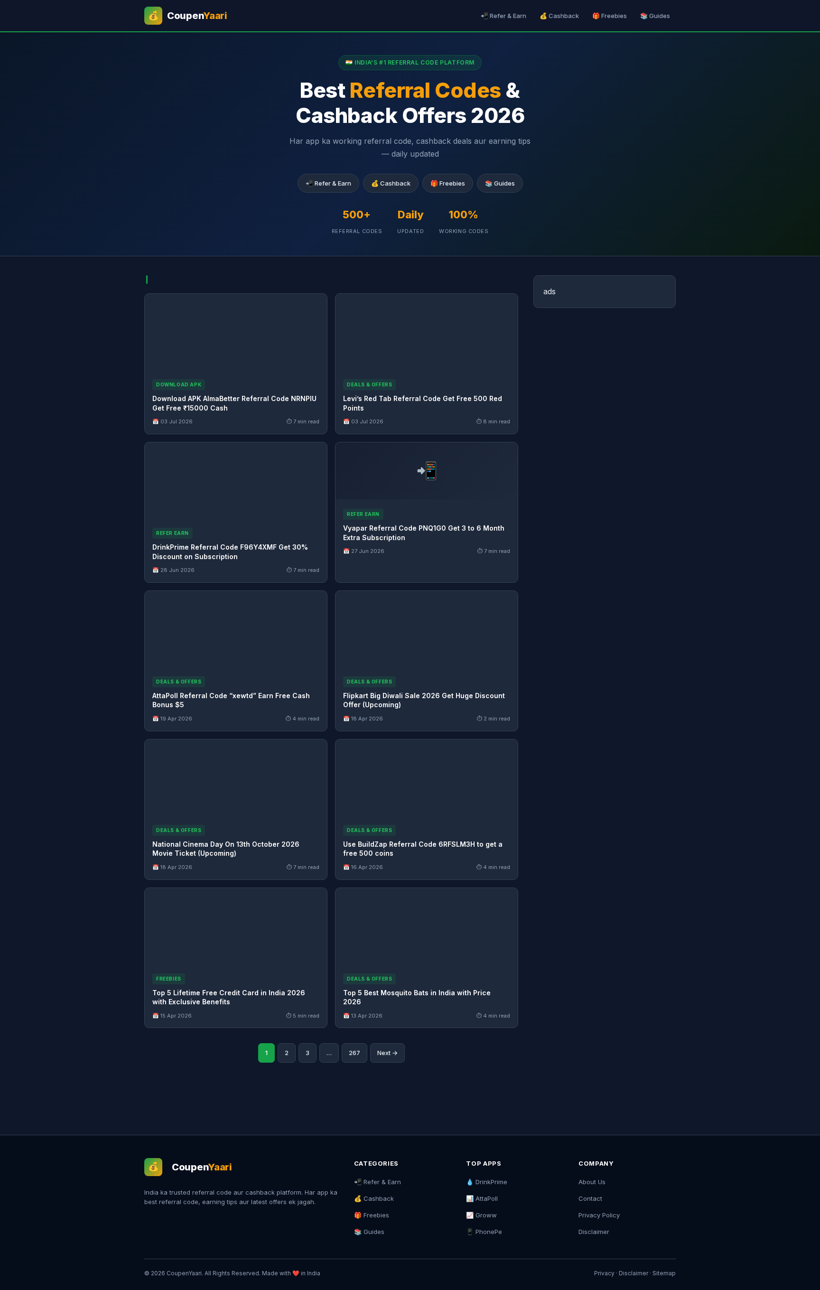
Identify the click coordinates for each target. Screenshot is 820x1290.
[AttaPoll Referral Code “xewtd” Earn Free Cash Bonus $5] (236, 629)
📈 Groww (481, 1215)
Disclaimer (593, 1231)
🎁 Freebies (609, 15)
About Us (592, 1182)
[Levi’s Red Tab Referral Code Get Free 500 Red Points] (426, 332)
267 (354, 1052)
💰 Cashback (559, 15)
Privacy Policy (599, 1215)
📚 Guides (655, 15)
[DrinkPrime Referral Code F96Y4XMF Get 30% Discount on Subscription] (236, 480)
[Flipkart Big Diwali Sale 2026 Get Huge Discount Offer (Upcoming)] (426, 629)
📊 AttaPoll (482, 1198)
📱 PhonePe (484, 1231)
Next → (387, 1052)
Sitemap (664, 1273)
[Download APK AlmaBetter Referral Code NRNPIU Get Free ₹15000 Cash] (236, 332)
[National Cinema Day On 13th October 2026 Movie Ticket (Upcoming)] (236, 777)
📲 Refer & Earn (503, 15)
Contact (590, 1198)
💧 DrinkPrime (486, 1182)
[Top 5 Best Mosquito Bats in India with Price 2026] (426, 926)
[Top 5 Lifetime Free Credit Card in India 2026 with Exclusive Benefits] (236, 926)
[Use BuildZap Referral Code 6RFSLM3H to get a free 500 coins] (426, 777)
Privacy (604, 1273)
